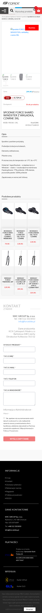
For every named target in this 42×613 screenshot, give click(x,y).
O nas (8, 478)
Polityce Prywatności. (10, 431)
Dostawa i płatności (13, 485)
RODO (9, 498)
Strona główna (6, 17)
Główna (13, 17)
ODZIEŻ (19, 17)
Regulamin (10, 491)
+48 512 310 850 (14, 526)
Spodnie (24, 17)
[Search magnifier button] (35, 9)
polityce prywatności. (13, 609)
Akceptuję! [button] (29, 609)
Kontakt (9, 481)
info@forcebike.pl (26, 321)
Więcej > (6, 413)
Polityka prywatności (14, 495)
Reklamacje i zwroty (13, 488)
